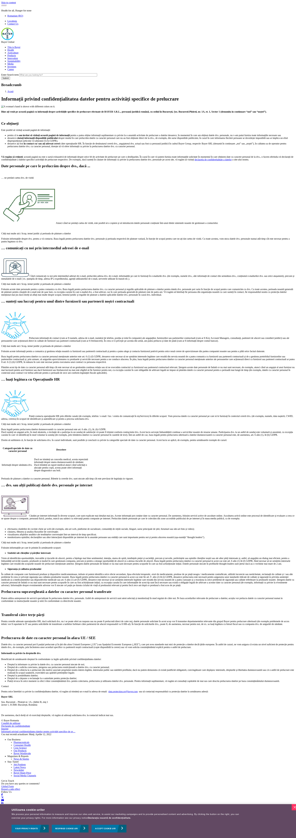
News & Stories (21, 759)
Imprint (4, 728)
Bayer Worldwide (22, 753)
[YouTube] (2, 800)
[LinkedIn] (2, 803)
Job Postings (20, 764)
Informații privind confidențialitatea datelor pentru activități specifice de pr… (38, 731)
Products (11, 55)
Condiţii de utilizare (10, 723)
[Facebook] (2, 794)
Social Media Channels (25, 775)
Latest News (20, 767)
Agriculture (12, 52)
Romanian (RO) (15, 15)
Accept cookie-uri (105, 829)
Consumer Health (22, 745)
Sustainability (14, 61)
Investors (11, 66)
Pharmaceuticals (21, 742)
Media (10, 64)
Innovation (12, 58)
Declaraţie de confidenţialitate (15, 726)
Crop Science (20, 748)
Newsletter (19, 770)
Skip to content (8, 2)
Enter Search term (10, 74)
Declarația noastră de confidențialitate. (109, 818)
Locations (12, 21)
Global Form (7, 786)
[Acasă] (7, 39)
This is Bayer (13, 47)
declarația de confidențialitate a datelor (213, 159)
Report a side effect (10, 789)
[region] (148, 821)
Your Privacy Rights (26, 829)
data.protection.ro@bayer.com (123, 691)
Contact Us (12, 23)
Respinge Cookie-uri (66, 829)
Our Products (20, 750)
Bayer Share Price (22, 772)
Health (10, 50)
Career (10, 69)
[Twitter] (2, 797)
